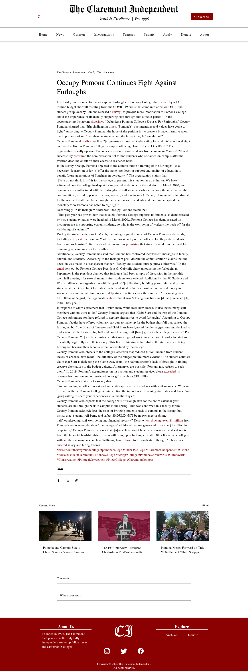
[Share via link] (76, 480)
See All (205, 504)
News (60, 468)
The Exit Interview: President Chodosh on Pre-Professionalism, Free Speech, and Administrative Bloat (124, 549)
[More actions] (189, 72)
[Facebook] (141, 651)
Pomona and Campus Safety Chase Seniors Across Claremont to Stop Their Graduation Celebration (64, 549)
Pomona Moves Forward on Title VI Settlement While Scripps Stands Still (182, 549)
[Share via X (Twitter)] (67, 480)
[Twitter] (124, 651)
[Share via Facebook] (58, 480)
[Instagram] (107, 651)
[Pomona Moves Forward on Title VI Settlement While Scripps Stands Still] (182, 526)
